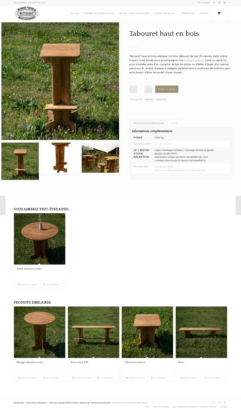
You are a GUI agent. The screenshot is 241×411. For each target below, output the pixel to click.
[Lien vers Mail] (224, 2)
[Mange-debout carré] (2, 205)
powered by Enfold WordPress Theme (129, 402)
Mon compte (203, 2)
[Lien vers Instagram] (219, 2)
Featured (160, 99)
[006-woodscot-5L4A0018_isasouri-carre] (60, 81)
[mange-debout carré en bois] (100, 161)
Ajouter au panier (167, 89)
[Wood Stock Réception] (27, 13)
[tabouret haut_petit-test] (60, 161)
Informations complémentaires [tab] (148, 123)
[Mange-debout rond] (238, 205)
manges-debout (194, 60)
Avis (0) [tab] (174, 123)
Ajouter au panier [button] (28, 284)
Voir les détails (52, 284)
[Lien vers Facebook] (213, 2)
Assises (149, 99)
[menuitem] (202, 3)
